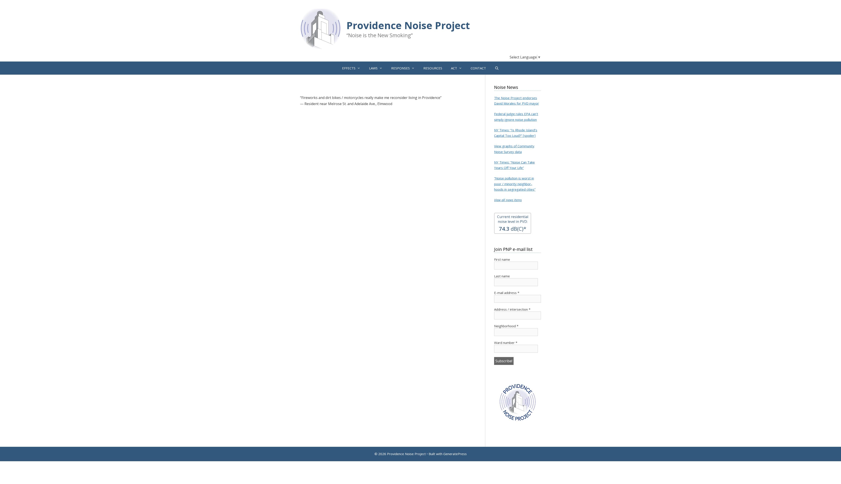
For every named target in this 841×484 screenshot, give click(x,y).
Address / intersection (512, 309)
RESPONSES (400, 68)
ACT (454, 68)
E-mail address (506, 292)
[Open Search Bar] (496, 68)
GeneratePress (455, 454)
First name (502, 259)
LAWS (373, 68)
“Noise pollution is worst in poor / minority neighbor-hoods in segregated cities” (514, 184)
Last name (502, 276)
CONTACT (478, 68)
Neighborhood (506, 326)
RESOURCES (432, 68)
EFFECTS (348, 68)
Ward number (505, 342)
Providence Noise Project (408, 25)
